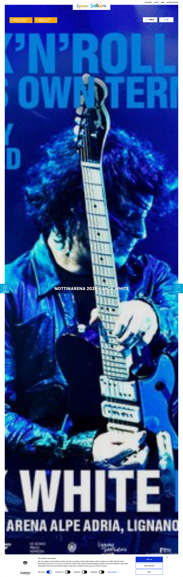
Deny (149, 572)
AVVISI (156, 2)
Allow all (149, 559)
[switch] (67, 572)
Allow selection (149, 566)
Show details (112, 572)
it (167, 20)
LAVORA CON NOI (172, 2)
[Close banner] (167, 557)
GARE (162, 2)
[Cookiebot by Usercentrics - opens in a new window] (25, 573)
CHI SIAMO (148, 2)
